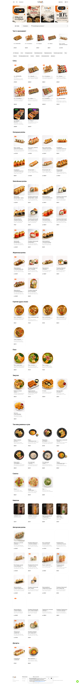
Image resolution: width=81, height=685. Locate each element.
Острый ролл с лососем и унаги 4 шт (61, 148)
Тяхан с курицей (18, 339)
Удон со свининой (62, 317)
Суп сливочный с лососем (31, 463)
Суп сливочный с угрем (45, 463)
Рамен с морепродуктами (33, 440)
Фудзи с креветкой (47, 565)
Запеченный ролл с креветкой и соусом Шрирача (46, 588)
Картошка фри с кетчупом (60, 391)
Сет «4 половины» (19, 98)
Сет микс (44, 390)
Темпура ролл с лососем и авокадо (47, 610)
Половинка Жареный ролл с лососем (61, 268)
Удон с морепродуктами (33, 318)
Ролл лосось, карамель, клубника (33, 148)
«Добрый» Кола (18, 515)
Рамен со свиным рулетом (17, 440)
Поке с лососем (32, 365)
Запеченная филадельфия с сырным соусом (19, 197)
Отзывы (23, 680)
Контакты (24, 678)
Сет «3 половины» (28, 43)
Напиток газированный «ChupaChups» (47, 516)
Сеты (22, 52)
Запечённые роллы (38, 52)
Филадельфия (32, 169)
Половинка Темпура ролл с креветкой (32, 632)
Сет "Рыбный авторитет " (18, 121)
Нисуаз (16, 489)
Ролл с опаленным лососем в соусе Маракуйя (46, 543)
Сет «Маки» (50, 43)
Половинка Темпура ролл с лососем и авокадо (62, 610)
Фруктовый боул (32, 658)
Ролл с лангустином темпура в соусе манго (47, 148)
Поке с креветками (19, 365)
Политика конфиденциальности (52, 676)
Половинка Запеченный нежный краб (33, 242)
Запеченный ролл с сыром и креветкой (19, 588)
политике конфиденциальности (40, 681)
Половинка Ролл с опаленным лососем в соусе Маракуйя (61, 543)
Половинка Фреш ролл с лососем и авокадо (33, 543)
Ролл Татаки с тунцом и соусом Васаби (18, 565)
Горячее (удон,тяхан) (58, 52)
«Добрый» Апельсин (33, 515)
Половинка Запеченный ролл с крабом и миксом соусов (33, 219)
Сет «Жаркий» (32, 76)
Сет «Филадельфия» (61, 99)
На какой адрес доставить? (38, 26)
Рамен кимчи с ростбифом (18, 463)
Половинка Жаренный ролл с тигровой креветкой (32, 268)
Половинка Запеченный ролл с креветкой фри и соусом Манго (33, 610)
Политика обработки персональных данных (54, 680)
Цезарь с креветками (32, 489)
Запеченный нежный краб (17, 242)
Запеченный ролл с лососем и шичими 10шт (46, 242)
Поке (66, 52)
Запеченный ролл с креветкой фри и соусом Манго (18, 610)
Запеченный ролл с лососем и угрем (47, 219)
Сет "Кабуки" (32, 120)
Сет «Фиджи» (39, 43)
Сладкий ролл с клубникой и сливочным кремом (17, 659)
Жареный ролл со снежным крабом (19, 291)
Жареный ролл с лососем (45, 268)
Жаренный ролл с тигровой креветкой (18, 268)
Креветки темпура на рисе (18, 391)
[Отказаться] (51, 678)
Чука (44, 489)
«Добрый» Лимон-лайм (60, 516)
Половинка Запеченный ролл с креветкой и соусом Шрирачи (62, 588)
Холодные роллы (28, 52)
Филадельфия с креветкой (60, 170)
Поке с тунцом (46, 365)
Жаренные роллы (48, 52)
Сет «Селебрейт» (47, 98)
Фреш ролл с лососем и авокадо (18, 543)
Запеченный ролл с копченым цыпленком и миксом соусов (47, 197)
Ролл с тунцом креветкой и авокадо (63, 44)
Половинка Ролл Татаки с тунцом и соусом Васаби (33, 565)
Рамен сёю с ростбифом (46, 440)
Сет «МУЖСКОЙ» (17, 43)
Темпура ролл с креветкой (17, 632)
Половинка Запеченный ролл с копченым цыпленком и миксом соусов (62, 197)
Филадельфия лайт (47, 169)
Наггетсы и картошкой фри (17, 413)
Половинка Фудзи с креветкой (60, 565)
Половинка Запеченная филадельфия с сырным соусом (33, 197)
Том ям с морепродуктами (62, 463)
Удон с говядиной (19, 317)
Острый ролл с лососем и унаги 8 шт (19, 170)
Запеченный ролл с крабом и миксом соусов (18, 219)
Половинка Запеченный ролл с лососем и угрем (62, 219)
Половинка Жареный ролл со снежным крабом (32, 291)
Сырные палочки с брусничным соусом (32, 391)
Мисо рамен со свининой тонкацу (62, 440)
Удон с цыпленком (47, 317)
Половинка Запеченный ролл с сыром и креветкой (33, 588)
